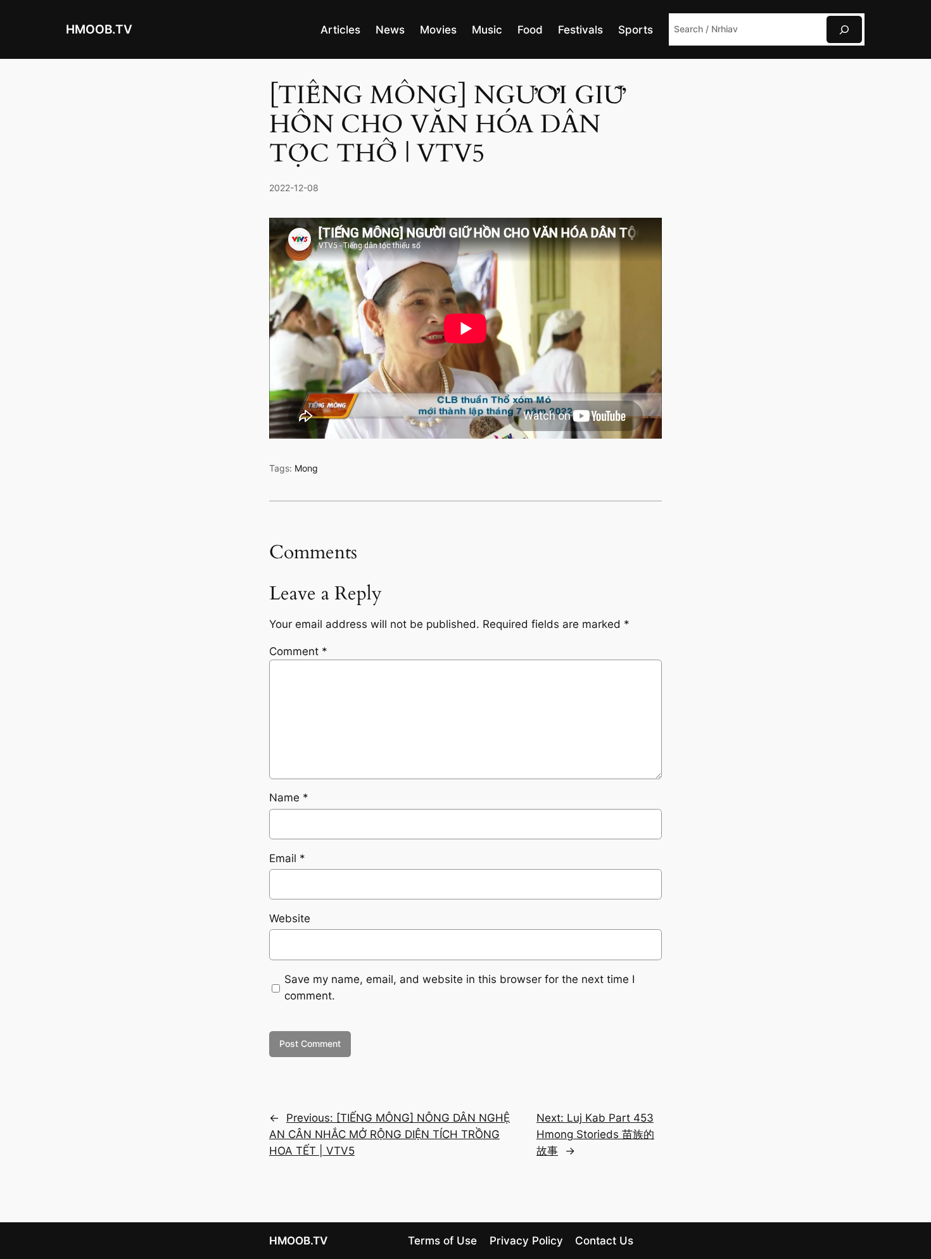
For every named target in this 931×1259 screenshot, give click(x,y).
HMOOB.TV (99, 29)
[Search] (844, 29)
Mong (306, 468)
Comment (298, 651)
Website (289, 918)
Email (287, 858)
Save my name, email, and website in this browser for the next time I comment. (459, 987)
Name (288, 797)
